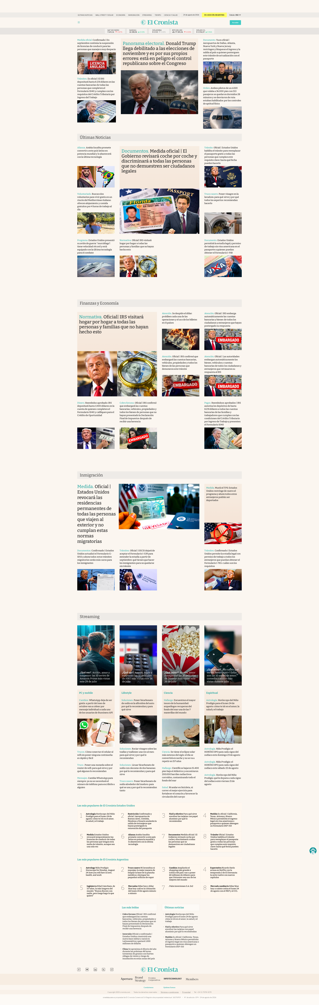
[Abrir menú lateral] (78, 22)
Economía (120, 15)
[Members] (192, 979)
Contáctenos (148, 987)
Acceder (235, 23)
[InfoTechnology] (173, 979)
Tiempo (158, 15)
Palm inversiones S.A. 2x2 (180, 886)
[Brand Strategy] (140, 979)
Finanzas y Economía (99, 303)
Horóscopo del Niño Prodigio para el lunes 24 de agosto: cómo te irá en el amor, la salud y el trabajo (100, 817)
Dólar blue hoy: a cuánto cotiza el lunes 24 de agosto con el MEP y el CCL (224, 888)
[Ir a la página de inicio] (159, 22)
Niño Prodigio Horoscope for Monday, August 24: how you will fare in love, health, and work (100, 871)
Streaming (147, 15)
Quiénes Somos (169, 987)
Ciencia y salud (171, 15)
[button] (313, 850)
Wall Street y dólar (104, 15)
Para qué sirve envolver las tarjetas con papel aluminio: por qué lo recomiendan (183, 817)
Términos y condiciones (170, 992)
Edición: (234, 15)
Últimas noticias (85, 15)
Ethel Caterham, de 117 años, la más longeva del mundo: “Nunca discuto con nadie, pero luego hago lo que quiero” (101, 891)
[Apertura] (126, 979)
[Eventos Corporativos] (154, 979)
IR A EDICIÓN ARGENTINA (214, 15)
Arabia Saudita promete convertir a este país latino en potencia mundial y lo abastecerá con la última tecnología (142, 839)
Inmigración (133, 15)
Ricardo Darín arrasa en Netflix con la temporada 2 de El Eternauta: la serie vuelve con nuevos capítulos (224, 873)
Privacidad (186, 992)
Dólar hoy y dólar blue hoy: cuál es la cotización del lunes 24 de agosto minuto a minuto (142, 890)
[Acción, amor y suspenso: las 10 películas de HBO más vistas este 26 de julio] (138, 655)
